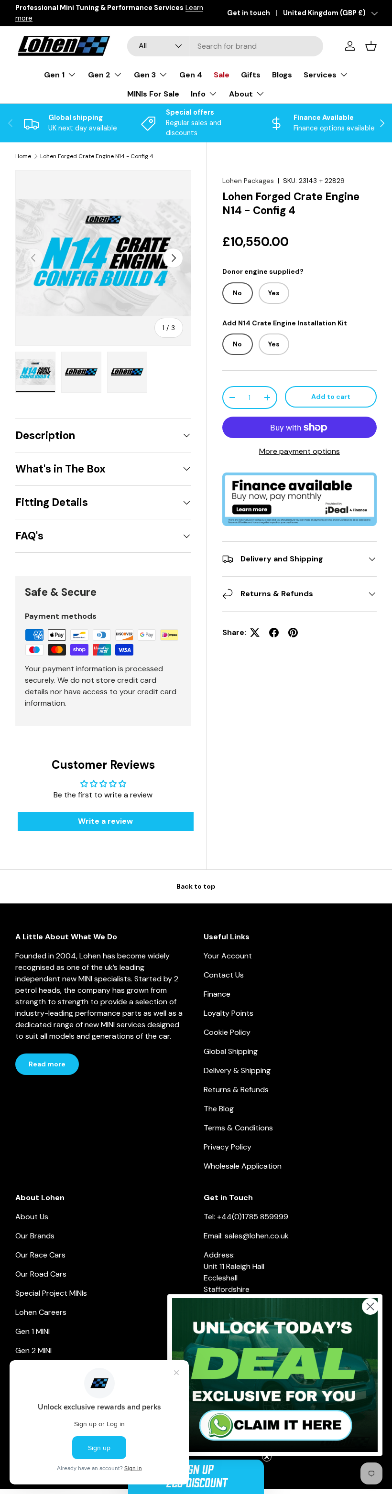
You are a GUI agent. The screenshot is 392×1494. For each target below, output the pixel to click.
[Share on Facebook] (273, 632)
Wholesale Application (243, 1166)
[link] (275, 1375)
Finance (217, 994)
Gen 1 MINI (32, 1331)
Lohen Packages (248, 180)
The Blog (219, 1109)
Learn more (140, 13)
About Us (31, 1217)
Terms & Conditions (238, 1128)
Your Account (228, 956)
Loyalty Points (228, 1013)
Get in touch (248, 13)
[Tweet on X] (254, 632)
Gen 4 (190, 75)
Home (23, 156)
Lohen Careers (40, 1312)
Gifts (251, 75)
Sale (221, 75)
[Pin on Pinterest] (293, 632)
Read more (47, 1064)
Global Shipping (231, 1051)
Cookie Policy (227, 1032)
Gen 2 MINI (33, 1350)
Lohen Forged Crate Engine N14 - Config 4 (96, 156)
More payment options (299, 451)
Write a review (105, 821)
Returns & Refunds (236, 1090)
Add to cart (330, 396)
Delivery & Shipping (237, 1070)
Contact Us (224, 975)
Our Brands (34, 1236)
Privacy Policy (227, 1147)
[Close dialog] (370, 1306)
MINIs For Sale (153, 94)
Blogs (282, 75)
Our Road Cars (40, 1274)
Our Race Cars (40, 1255)
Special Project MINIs (51, 1293)
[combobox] (225, 46)
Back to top (196, 886)
